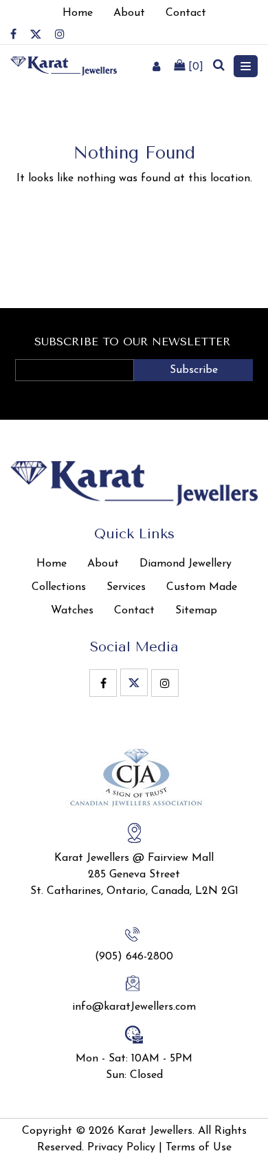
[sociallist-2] (35, 34)
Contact (134, 610)
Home (51, 563)
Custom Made (201, 587)
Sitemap (196, 610)
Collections (59, 587)
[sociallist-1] (13, 33)
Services (126, 587)
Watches (72, 610)
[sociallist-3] (60, 33)
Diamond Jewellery (185, 563)
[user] (156, 66)
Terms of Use (199, 1147)
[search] (218, 66)
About (103, 563)
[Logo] (63, 65)
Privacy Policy (121, 1147)
